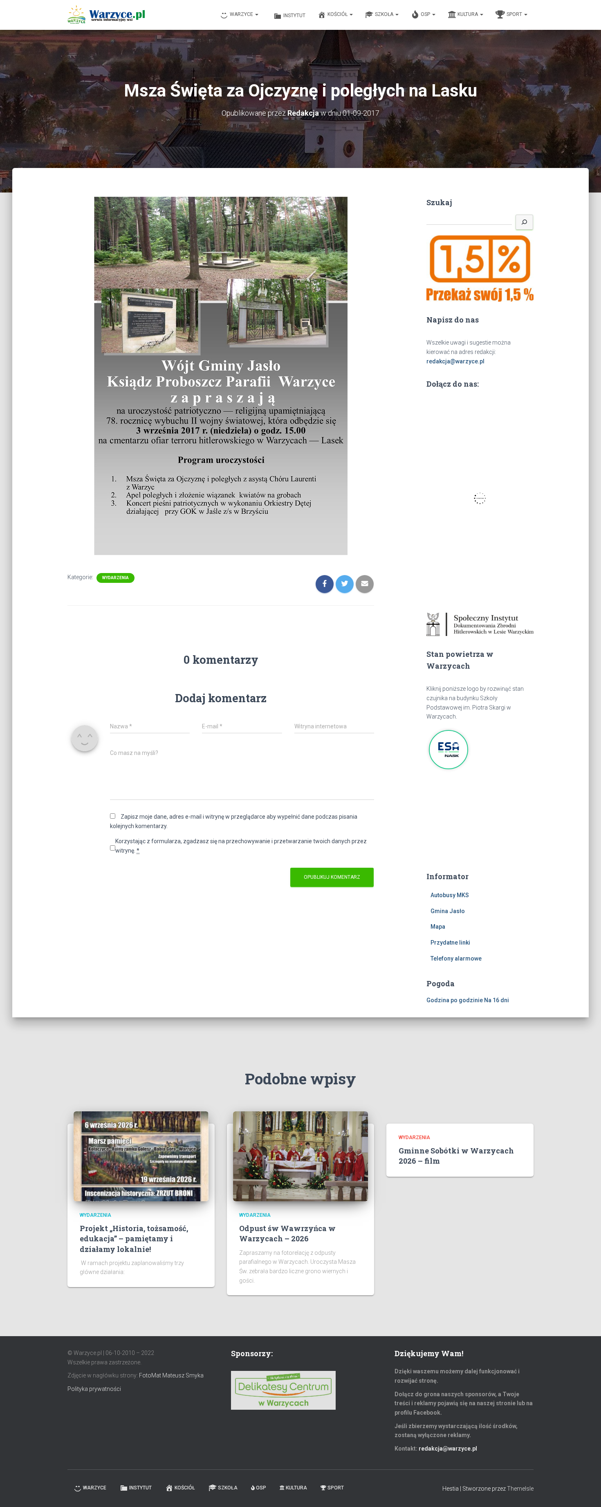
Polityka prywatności (94, 1389)
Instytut (294, 15)
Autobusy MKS (450, 895)
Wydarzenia (115, 577)
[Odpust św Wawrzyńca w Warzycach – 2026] (300, 1155)
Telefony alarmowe (456, 958)
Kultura (468, 14)
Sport (515, 14)
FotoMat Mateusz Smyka (171, 1375)
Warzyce (242, 14)
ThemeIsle (520, 1488)
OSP (426, 14)
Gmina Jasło (448, 911)
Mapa (438, 926)
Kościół (338, 14)
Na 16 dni (496, 1000)
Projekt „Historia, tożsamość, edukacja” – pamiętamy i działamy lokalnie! (134, 1238)
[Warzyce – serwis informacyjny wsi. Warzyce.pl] (106, 15)
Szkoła (385, 14)
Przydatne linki (450, 942)
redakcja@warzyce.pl (455, 361)
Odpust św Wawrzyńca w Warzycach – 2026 (287, 1233)
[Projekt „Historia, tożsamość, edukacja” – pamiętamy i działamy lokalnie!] (141, 1155)
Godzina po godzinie (454, 1000)
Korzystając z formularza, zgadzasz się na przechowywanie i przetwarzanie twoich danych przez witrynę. (241, 846)
